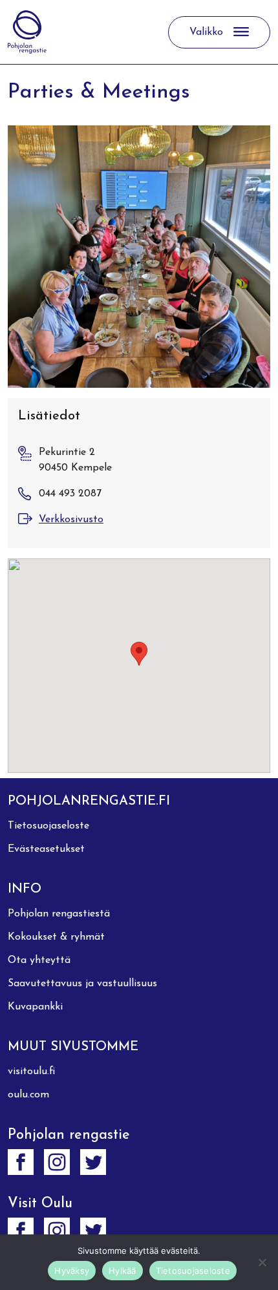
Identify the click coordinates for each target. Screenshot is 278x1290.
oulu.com (28, 1095)
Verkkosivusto (71, 519)
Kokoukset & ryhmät (56, 937)
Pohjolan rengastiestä (59, 914)
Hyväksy (71, 1270)
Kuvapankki (35, 1007)
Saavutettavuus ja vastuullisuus (82, 983)
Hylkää (122, 1270)
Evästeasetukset (46, 849)
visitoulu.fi (31, 1071)
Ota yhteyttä (39, 960)
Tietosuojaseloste (48, 826)
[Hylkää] (261, 1262)
